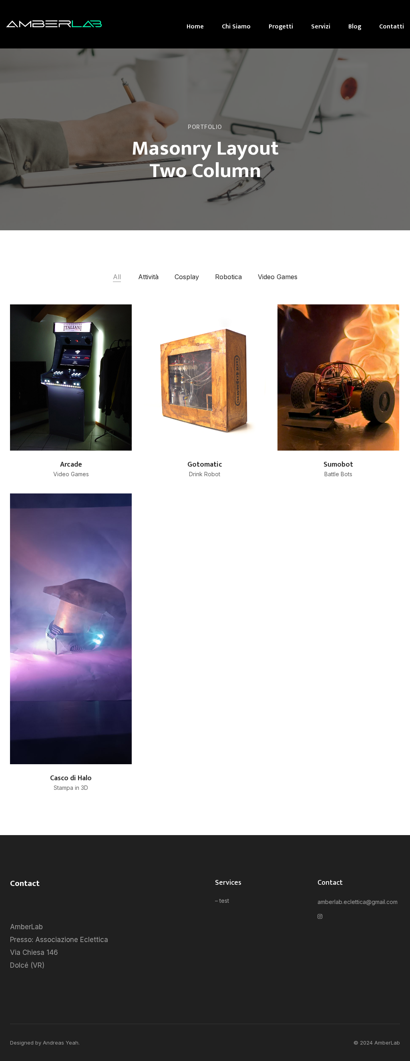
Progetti (281, 26)
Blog (354, 26)
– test (222, 900)
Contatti (391, 26)
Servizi (320, 26)
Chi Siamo (236, 26)
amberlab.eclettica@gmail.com (358, 901)
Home (195, 26)
